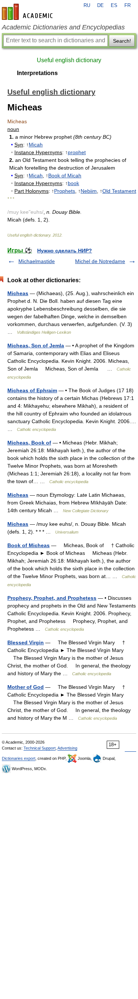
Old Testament (119, 191)
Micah (36, 145)
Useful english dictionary (69, 60)
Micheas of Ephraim (32, 390)
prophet (77, 152)
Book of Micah (64, 175)
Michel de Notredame (100, 261)
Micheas (17, 293)
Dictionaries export (18, 758)
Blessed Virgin (25, 642)
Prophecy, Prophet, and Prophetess (51, 598)
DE (100, 5)
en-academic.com (28, 12)
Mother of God (25, 687)
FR (127, 5)
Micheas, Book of (29, 443)
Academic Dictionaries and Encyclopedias (63, 27)
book (73, 183)
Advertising (67, 748)
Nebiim (89, 191)
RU (87, 5)
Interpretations (37, 73)
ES (114, 5)
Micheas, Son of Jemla (35, 345)
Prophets (64, 191)
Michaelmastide (36, 261)
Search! (122, 41)
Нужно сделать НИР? (64, 251)
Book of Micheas (28, 545)
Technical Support (40, 748)
